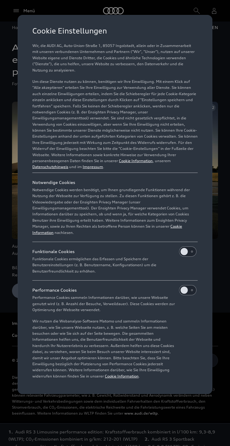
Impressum (93, 167)
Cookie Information (136, 161)
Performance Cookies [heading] (54, 290)
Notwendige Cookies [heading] (53, 182)
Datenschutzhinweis (50, 167)
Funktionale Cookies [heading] (53, 251)
